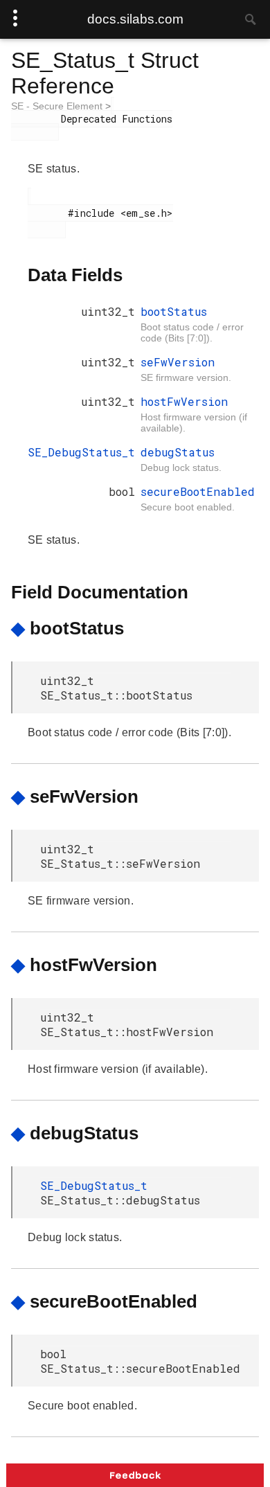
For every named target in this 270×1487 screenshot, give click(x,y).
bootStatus (174, 311)
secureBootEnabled (198, 491)
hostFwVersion (184, 401)
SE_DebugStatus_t (81, 452)
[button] (135, 1475)
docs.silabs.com (135, 19)
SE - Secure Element (58, 106)
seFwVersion (178, 362)
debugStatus (178, 452)
